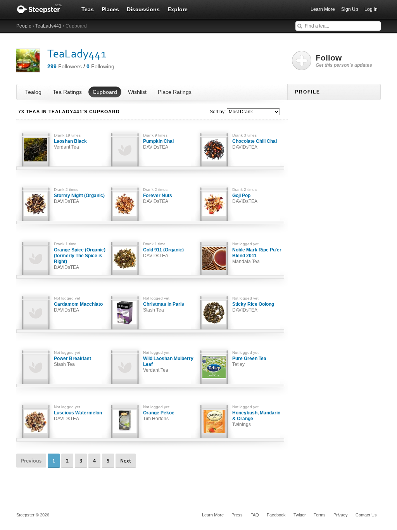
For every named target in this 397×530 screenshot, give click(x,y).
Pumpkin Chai (158, 144)
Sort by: (218, 111)
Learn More (323, 9)
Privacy (340, 515)
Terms (320, 515)
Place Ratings (175, 92)
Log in (371, 9)
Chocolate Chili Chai (254, 144)
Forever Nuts (157, 198)
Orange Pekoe (158, 415)
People (23, 26)
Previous (31, 460)
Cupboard (105, 92)
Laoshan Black (70, 144)
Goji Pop (244, 198)
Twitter (299, 515)
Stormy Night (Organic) (79, 198)
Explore (177, 9)
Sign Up (349, 9)
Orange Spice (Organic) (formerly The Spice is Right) (79, 258)
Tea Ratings (67, 92)
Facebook (276, 515)
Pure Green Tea (249, 361)
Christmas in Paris (163, 307)
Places (110, 9)
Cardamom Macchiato (78, 307)
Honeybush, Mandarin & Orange (256, 418)
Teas (87, 9)
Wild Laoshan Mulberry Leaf (168, 364)
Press (237, 515)
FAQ (254, 515)
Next (125, 460)
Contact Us (366, 515)
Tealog (33, 92)
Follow (344, 60)
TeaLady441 (48, 26)
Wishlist (137, 92)
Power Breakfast (72, 361)
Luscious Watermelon (78, 415)
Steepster (43, 9)
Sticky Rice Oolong (253, 307)
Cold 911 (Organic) (163, 252)
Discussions (143, 9)
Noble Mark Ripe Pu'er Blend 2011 (256, 255)
